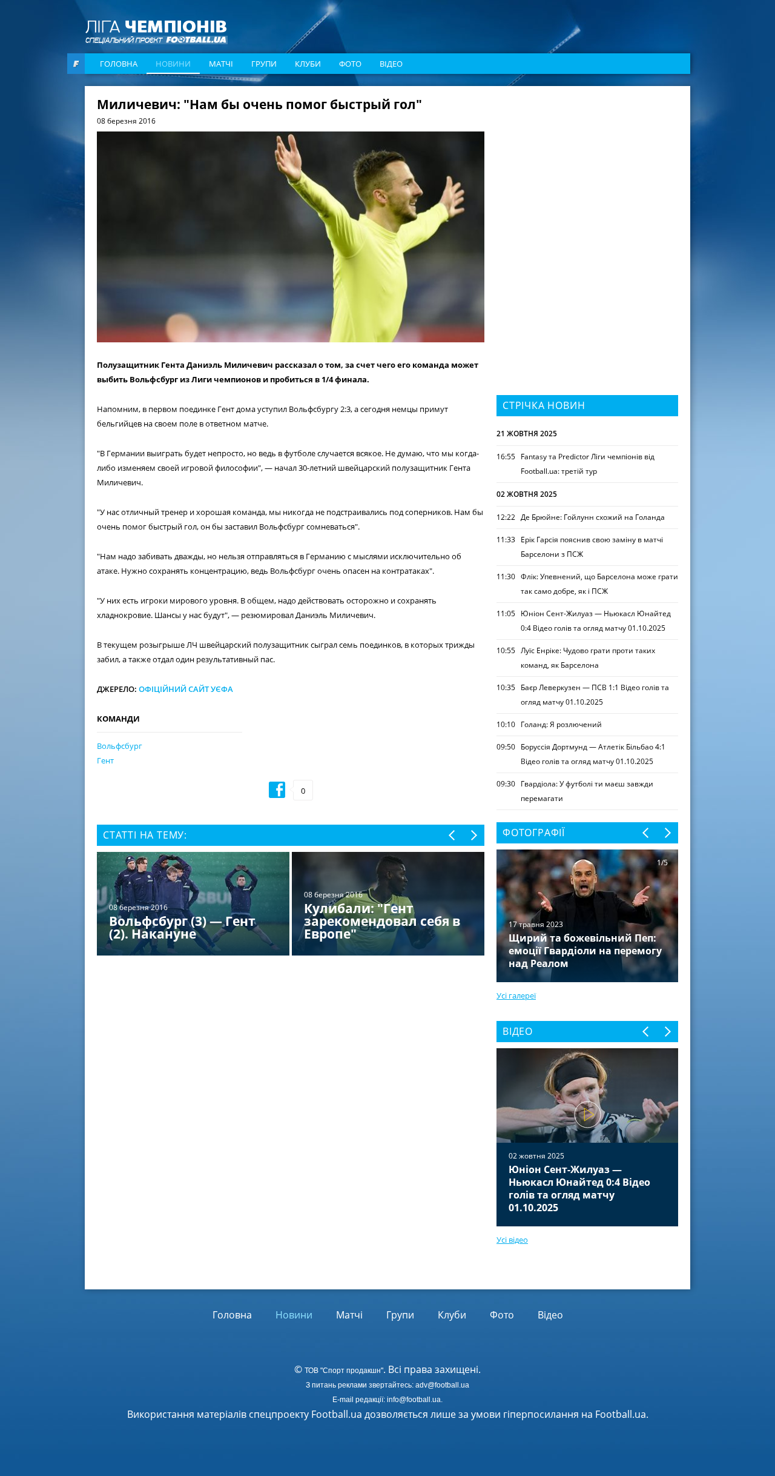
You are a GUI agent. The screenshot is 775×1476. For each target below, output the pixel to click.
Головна (118, 63)
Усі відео (512, 1239)
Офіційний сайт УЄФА (186, 688)
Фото (350, 63)
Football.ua (620, 1414)
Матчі (221, 63)
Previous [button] (453, 835)
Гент (105, 760)
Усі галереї (516, 995)
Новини (173, 63)
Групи (264, 63)
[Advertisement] (587, 174)
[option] (290, 905)
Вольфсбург (119, 745)
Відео (391, 63)
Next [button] (473, 835)
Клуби (308, 63)
